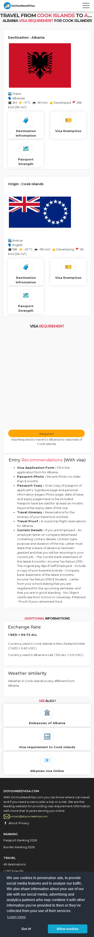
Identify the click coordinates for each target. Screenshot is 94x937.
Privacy (23, 823)
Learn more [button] (16, 917)
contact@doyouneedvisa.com (28, 816)
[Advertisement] (47, 379)
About (13, 823)
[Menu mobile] (86, 6)
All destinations (14, 864)
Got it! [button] (26, 929)
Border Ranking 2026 (19, 847)
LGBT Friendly (13, 871)
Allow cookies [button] (67, 929)
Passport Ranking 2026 (20, 840)
